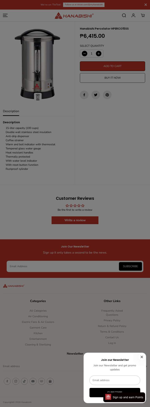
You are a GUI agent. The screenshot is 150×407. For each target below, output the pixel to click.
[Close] (142, 357)
